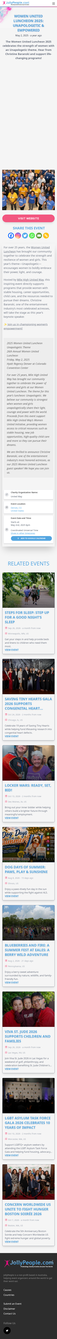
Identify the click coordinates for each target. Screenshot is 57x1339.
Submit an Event (12, 1303)
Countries (9, 1295)
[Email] (39, 235)
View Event (12, 649)
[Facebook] (11, 235)
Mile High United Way (30, 279)
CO (20, 507)
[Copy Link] (46, 235)
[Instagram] (18, 235)
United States (17, 510)
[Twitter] (25, 235)
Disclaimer (9, 1308)
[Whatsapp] (32, 235)
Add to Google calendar (32, 538)
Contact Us (10, 1313)
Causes (7, 1290)
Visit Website (28, 218)
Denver (14, 507)
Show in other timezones (23, 533)
